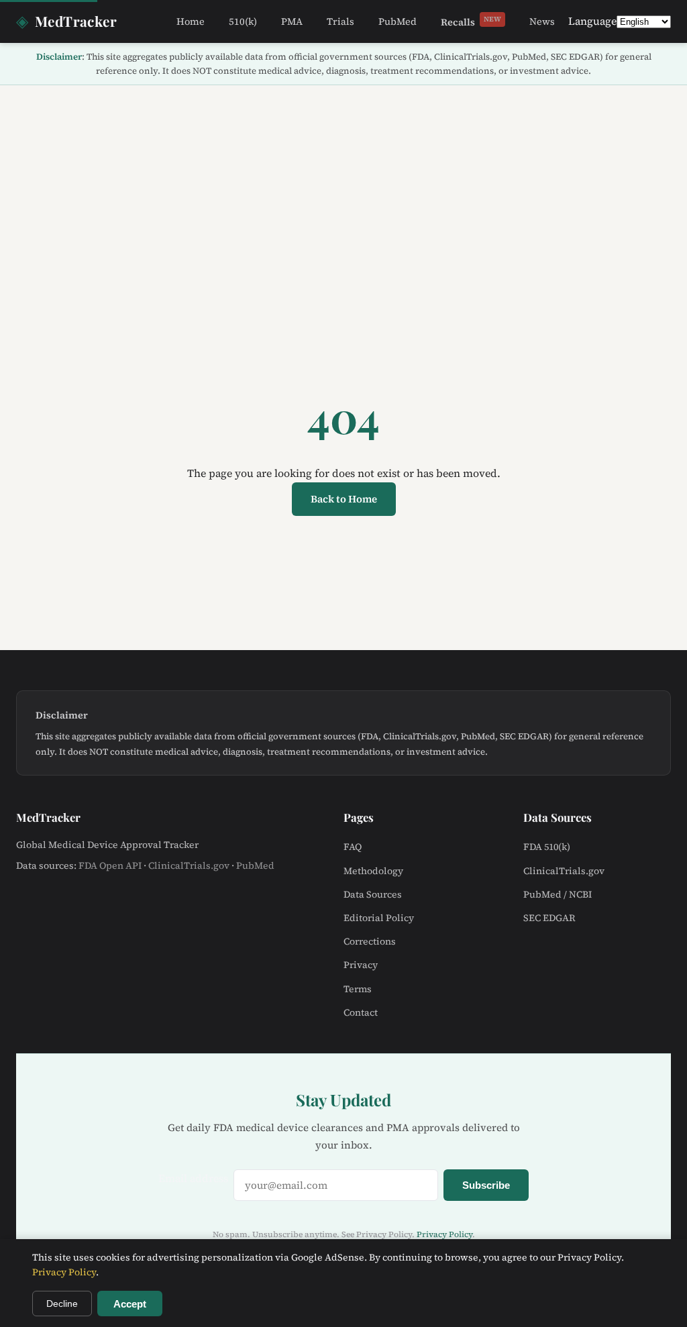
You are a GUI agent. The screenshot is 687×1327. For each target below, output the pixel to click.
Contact (361, 1012)
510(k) (243, 21)
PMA (292, 21)
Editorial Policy (379, 917)
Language (592, 20)
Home (190, 21)
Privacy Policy (444, 1234)
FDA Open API (110, 865)
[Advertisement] (343, 186)
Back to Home (344, 499)
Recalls (471, 21)
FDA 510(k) (546, 846)
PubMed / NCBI (557, 894)
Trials (340, 21)
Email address (193, 1178)
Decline (62, 1303)
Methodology (373, 871)
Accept (129, 1304)
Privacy (361, 964)
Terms (358, 989)
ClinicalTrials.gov (188, 865)
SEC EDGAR (549, 917)
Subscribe (486, 1185)
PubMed (397, 21)
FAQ (353, 846)
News (542, 21)
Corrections (370, 941)
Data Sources (373, 894)
